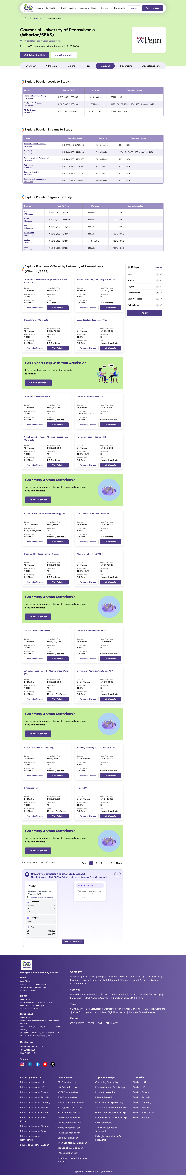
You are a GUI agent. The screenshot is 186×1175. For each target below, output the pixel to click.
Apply (145, 312)
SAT (100, 1023)
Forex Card (75, 998)
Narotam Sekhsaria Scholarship (111, 1117)
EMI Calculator (93, 1008)
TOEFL (91, 1023)
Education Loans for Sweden (34, 1144)
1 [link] (91, 863)
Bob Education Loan (68, 1137)
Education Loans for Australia (34, 1097)
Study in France (141, 1117)
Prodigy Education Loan (70, 1107)
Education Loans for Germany (35, 1102)
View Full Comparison (73, 942)
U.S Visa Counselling (150, 994)
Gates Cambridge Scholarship (110, 1112)
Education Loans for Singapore (35, 1126)
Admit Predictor (112, 1008)
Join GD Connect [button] (38, 499)
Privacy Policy (137, 976)
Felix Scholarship (103, 1122)
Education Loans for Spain (33, 1131)
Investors (74, 980)
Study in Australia (141, 1097)
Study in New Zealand (144, 1112)
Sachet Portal (138, 980)
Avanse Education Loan (69, 1122)
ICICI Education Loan (68, 1092)
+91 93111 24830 (27, 1050)
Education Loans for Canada (34, 1092)
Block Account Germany (97, 998)
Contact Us (89, 976)
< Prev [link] (83, 863)
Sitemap (112, 980)
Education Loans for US (32, 1082)
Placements (126, 65)
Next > (119, 863)
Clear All (158, 267)
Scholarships (51, 8)
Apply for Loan (152, 8)
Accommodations (127, 994)
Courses (105, 65)
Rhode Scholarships (105, 1092)
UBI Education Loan (68, 1087)
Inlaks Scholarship (104, 1097)
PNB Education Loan (68, 1153)
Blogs (93, 8)
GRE (72, 1023)
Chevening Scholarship (107, 1082)
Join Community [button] (64, 55)
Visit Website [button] (57, 308)
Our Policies (154, 976)
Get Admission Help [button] (34, 55)
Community (119, 8)
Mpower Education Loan (70, 1112)
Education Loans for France (34, 1112)
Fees (88, 65)
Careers (124, 980)
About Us (75, 976)
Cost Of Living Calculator (86, 1012)
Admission (51, 65)
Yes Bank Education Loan (70, 1147)
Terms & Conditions (117, 976)
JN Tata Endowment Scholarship (111, 1107)
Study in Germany (142, 1102)
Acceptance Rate (151, 65)
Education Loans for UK (32, 1087)
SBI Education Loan (67, 1082)
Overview (30, 65)
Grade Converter (132, 1008)
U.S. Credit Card (106, 994)
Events (139, 998)
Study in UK (139, 1087)
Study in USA (139, 1082)
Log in (134, 8)
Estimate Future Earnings (142, 1012)
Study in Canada (141, 1092)
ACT (115, 1023)
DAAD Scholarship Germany (109, 1102)
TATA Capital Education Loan (72, 1142)
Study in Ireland (141, 1107)
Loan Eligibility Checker (114, 1012)
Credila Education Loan (69, 1117)
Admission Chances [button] (35, 308)
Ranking (71, 65)
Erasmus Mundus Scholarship (110, 1087)
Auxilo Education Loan (69, 1132)
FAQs (86, 980)
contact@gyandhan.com (31, 1046)
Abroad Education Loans (82, 994)
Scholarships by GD (123, 998)
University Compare (155, 1008)
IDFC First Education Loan (71, 1102)
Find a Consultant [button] (38, 382)
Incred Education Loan (69, 1127)
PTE (108, 1023)
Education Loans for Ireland (34, 1107)
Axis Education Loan (68, 1097)
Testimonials (98, 980)
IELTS (81, 1023)
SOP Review (76, 1008)
